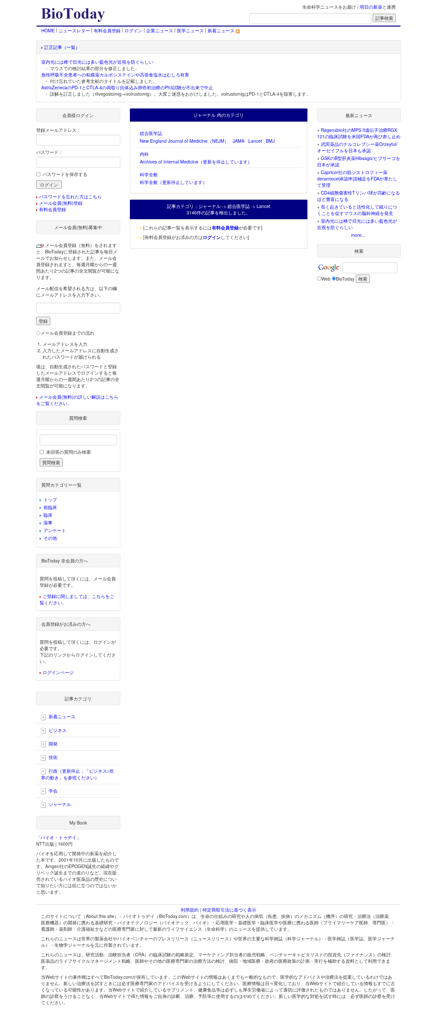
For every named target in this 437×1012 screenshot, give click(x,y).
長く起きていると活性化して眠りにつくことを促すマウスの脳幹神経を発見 (357, 209)
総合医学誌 (151, 133)
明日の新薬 (371, 7)
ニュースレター (74, 30)
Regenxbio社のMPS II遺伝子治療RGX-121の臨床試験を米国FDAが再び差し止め (359, 133)
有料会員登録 (107, 30)
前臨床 (50, 507)
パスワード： (49, 152)
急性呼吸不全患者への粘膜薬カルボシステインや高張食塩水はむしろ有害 (115, 74)
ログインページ (58, 672)
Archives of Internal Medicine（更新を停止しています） (196, 161)
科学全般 (149, 174)
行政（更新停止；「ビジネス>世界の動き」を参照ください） (77, 774)
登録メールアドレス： (58, 130)
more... (358, 235)
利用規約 (190, 909)
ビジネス (57, 730)
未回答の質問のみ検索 (68, 452)
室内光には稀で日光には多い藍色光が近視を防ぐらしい (97, 62)
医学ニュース (190, 30)
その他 (50, 538)
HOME (48, 30)
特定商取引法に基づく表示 (229, 909)
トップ (50, 499)
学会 (52, 790)
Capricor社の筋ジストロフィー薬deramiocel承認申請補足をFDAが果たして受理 (357, 178)
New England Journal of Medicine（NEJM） (184, 141)
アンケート (55, 530)
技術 (52, 757)
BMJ (270, 141)
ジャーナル (59, 804)
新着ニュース (222, 30)
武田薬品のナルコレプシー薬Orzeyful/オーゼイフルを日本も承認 (357, 147)
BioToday (345, 278)
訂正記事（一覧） (62, 47)
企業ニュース (159, 30)
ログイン (133, 30)
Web (325, 278)
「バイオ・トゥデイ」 (58, 837)
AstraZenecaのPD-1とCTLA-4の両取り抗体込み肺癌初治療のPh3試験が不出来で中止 (127, 87)
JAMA (238, 141)
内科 (144, 154)
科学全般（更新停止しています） (173, 182)
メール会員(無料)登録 (61, 203)
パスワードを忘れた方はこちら (70, 196)
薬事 (48, 522)
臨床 (48, 515)
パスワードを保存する (65, 174)
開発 (52, 743)
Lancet (255, 141)
